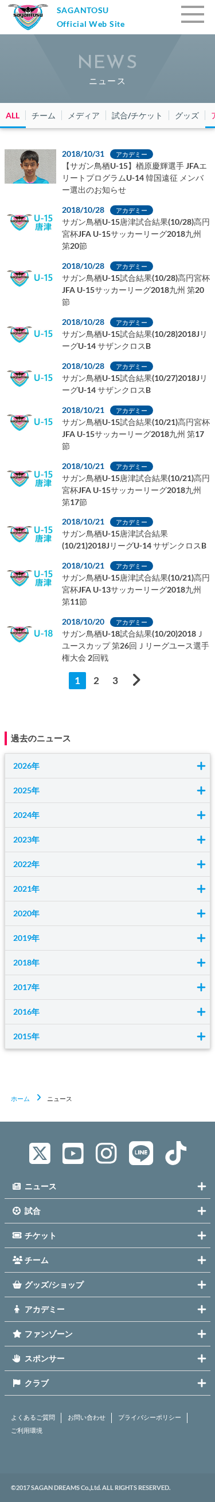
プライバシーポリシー (149, 1417)
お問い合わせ (86, 1417)
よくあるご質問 (33, 1417)
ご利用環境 (26, 1430)
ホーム (20, 1098)
